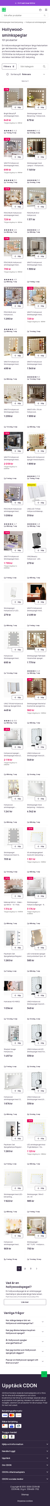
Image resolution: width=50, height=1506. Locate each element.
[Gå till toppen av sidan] (44, 1374)
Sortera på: (16, 74)
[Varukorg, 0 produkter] (40, 10)
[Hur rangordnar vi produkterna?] (7, 74)
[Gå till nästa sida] (36, 1268)
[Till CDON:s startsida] (4, 10)
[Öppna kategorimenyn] (46, 10)
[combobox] (25, 15)
